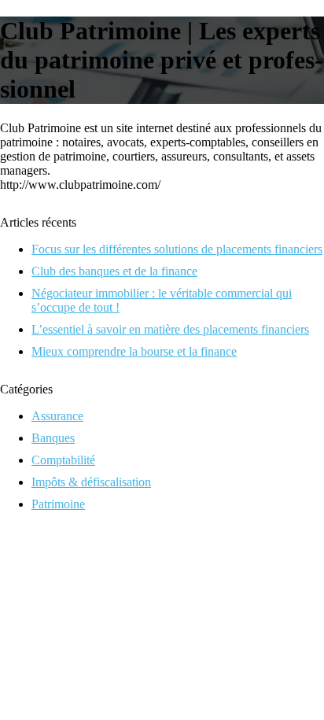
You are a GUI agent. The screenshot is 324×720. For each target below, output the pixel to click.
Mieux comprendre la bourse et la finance (134, 351)
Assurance (57, 416)
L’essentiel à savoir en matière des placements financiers (170, 329)
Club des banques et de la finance (114, 271)
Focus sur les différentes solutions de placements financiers (176, 249)
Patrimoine (58, 504)
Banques (53, 438)
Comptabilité (63, 460)
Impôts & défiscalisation (91, 482)
